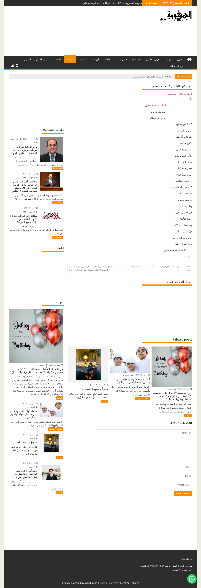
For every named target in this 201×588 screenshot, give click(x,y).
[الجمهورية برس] (189, 59)
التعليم (27, 59)
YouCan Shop (157, 565)
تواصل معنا (187, 558)
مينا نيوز (188, 565)
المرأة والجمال (43, 59)
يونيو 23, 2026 (184, 388)
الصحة (58, 59)
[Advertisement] (71, 32)
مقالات (107, 59)
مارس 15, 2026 (99, 384)
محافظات (136, 59)
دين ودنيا (83, 59)
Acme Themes (131, 582)
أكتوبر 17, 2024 (28, 208)
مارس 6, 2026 (29, 463)
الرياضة (96, 59)
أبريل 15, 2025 (29, 139)
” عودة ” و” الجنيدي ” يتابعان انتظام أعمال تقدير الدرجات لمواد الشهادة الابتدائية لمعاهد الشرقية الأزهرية (96, 268)
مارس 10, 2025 (28, 173)
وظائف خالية (176, 66)
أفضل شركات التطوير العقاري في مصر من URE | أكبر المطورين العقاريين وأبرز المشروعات (100, 3)
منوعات (70, 59)
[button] (192, 579)
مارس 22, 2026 (141, 375)
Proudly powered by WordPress (79, 582)
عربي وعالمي (153, 59)
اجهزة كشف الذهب (174, 565)
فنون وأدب (121, 59)
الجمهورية (170, 94)
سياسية (168, 59)
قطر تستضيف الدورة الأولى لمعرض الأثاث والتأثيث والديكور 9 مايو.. (161, 268)
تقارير (180, 59)
